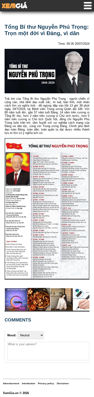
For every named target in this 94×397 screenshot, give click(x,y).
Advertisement (11, 383)
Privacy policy (46, 383)
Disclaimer (63, 383)
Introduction (28, 383)
